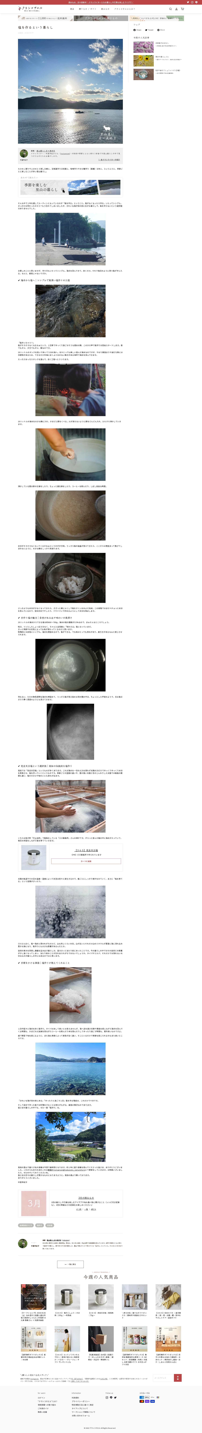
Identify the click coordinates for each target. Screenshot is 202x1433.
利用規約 (75, 1397)
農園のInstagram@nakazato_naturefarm (66, 1170)
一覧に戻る (71, 1264)
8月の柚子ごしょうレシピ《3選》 (168, 71)
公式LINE (104, 1379)
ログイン (41, 1397)
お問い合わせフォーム (81, 1415)
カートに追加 (86, 861)
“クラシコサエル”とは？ (48, 1401)
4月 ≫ (93, 1209)
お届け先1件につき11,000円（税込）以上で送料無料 (101, 2)
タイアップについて (80, 1408)
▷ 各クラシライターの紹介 (109, 159)
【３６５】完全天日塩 (86, 850)
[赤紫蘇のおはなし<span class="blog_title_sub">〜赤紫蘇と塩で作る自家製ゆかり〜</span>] (143, 47)
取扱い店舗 (42, 1412)
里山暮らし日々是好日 (45, 151)
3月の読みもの (86, 1197)
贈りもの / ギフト (88, 9)
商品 (72, 9)
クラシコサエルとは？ (124, 9)
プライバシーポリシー (81, 1401)
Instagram (65, 153)
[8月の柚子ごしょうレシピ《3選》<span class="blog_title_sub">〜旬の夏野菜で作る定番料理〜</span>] (143, 74)
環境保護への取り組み (47, 1405)
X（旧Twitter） (77, 1379)
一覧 (86, 1209)
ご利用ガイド (43, 1408)
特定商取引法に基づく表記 (82, 1405)
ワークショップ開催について (83, 1412)
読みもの (105, 9)
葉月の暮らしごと (168, 57)
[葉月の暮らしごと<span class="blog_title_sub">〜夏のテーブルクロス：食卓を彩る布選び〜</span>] (143, 60)
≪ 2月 (78, 1209)
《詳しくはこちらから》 (80, 1381)
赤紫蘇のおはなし (166, 44)
